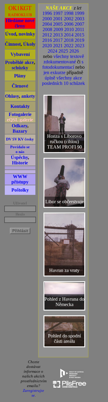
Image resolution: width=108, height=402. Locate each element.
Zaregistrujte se (33, 393)
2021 (58, 45)
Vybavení (20, 54)
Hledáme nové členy (20, 23)
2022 (69, 45)
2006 (69, 24)
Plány (20, 75)
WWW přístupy (19, 179)
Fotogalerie (20, 114)
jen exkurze (54, 72)
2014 (69, 34)
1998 (69, 13)
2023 (79, 45)
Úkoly (29, 44)
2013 (58, 34)
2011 (79, 29)
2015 (79, 34)
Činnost (13, 44)
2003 (79, 18)
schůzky (20, 67)
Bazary (20, 131)
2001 (58, 18)
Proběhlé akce (19, 62)
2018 (69, 40)
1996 (47, 13)
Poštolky (20, 189)
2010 (69, 29)
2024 (52, 51)
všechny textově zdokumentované (64, 59)
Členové (20, 85)
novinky (27, 33)
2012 (47, 34)
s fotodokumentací (62, 64)
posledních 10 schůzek (63, 83)
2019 (79, 40)
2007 (79, 24)
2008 (47, 29)
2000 (47, 18)
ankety (28, 96)
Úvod (10, 33)
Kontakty (20, 106)
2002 (69, 18)
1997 (58, 13)
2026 (74, 51)
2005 (58, 24)
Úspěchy (19, 157)
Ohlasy (12, 96)
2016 (47, 40)
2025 (63, 51)
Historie (20, 162)
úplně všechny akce (63, 77)
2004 (47, 24)
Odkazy (19, 125)
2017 (58, 40)
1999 (79, 13)
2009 (58, 29)
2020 (47, 45)
